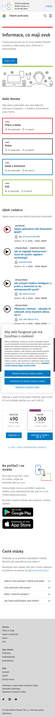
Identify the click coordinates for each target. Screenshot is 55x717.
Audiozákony (8, 661)
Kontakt (5, 672)
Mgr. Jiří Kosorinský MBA (29, 236)
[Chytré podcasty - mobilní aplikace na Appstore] (17, 523)
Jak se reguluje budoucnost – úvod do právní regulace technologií (31, 254)
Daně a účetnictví (10, 634)
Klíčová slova (8, 679)
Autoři (5, 676)
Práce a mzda (8, 630)
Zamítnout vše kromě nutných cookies (27, 381)
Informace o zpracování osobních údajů (20, 685)
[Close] (2, 6)
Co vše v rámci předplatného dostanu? (27, 447)
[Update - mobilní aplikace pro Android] (17, 512)
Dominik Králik (25, 262)
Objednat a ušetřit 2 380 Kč (40, 436)
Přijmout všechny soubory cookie (27, 373)
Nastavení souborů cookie (14, 692)
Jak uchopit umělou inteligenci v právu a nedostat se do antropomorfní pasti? (33, 286)
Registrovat (10, 61)
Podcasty (6, 653)
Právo (4, 638)
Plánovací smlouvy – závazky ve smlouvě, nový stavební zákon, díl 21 (32, 312)
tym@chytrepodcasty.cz (37, 570)
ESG (4, 642)
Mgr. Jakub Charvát (27, 294)
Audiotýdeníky (8, 657)
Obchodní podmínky (11, 689)
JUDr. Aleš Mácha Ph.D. (29, 319)
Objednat (12, 435)
